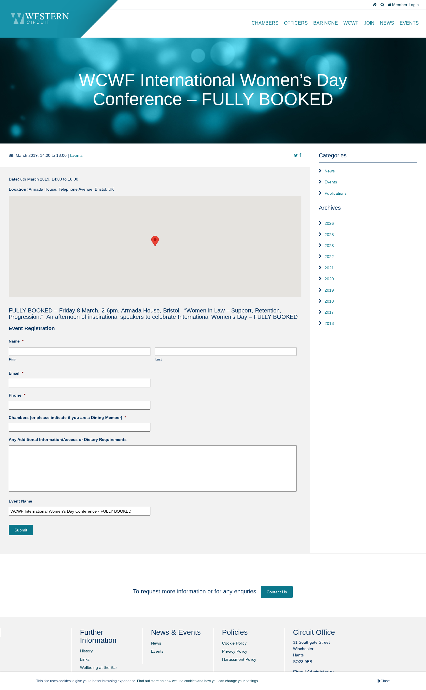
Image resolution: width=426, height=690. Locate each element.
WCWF (350, 23)
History (86, 651)
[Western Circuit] (40, 22)
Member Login (405, 4)
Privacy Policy (234, 651)
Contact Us (277, 592)
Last (158, 359)
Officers (296, 23)
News (387, 23)
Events (409, 23)
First (12, 359)
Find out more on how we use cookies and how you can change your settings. (198, 681)
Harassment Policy (239, 659)
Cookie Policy (234, 643)
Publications (336, 193)
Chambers (265, 23)
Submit (20, 530)
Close (385, 681)
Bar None (325, 23)
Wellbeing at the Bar (98, 667)
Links (85, 659)
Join (369, 23)
